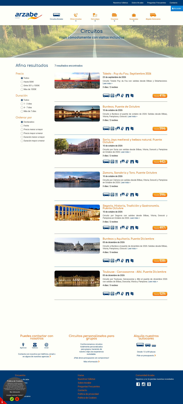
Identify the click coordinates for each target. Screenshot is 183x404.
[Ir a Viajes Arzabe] (28, 16)
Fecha (26, 125)
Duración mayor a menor (34, 141)
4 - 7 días (28, 107)
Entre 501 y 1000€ (32, 85)
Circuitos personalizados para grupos (91, 337)
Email (46, 348)
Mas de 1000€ (30, 89)
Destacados (29, 122)
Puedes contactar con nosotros (36, 337)
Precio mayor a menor (33, 133)
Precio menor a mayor (33, 129)
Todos (26, 78)
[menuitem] (176, 8)
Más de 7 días (30, 111)
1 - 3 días (28, 104)
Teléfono (35, 348)
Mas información (15, 392)
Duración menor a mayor (34, 137)
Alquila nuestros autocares (146, 337)
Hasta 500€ (29, 82)
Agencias (23, 348)
